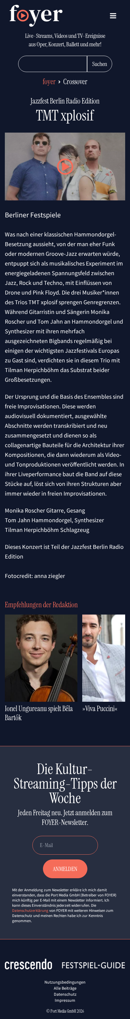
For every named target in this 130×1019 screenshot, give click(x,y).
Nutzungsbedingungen (65, 982)
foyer (49, 81)
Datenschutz (65, 994)
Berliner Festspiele (33, 214)
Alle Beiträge (65, 988)
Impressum (65, 1000)
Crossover (75, 81)
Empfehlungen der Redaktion (41, 604)
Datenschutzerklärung (30, 910)
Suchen (99, 64)
